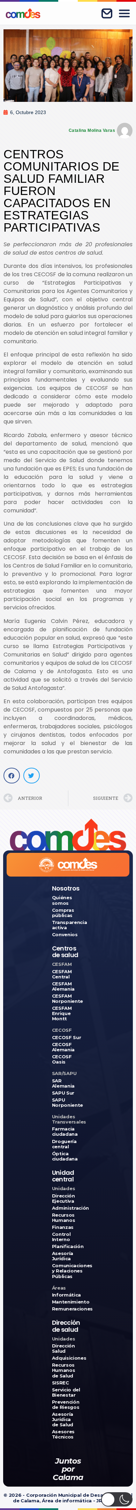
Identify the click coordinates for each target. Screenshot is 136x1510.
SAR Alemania (63, 1083)
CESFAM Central (62, 974)
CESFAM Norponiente (67, 998)
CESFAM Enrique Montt (62, 1013)
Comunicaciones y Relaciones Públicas (68, 1271)
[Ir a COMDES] (23, 13)
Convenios (65, 934)
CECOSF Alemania (63, 1047)
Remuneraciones (68, 1309)
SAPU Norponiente (67, 1102)
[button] (11, 775)
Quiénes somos (62, 900)
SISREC (60, 1382)
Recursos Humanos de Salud (63, 1370)
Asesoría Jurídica (62, 1256)
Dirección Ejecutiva (63, 1198)
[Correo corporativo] (107, 13)
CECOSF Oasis (62, 1059)
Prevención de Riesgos (66, 1404)
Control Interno (61, 1237)
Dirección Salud (63, 1348)
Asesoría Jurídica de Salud (62, 1419)
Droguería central (64, 1144)
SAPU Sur (63, 1093)
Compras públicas (63, 913)
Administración (68, 1208)
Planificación (68, 1246)
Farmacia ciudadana (65, 1131)
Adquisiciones (68, 1358)
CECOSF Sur (66, 1037)
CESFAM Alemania (63, 986)
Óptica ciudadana (65, 1156)
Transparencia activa (68, 925)
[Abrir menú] (124, 13)
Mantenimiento (68, 1302)
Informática (66, 1295)
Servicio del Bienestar (66, 1392)
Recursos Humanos (63, 1217)
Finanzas (63, 1227)
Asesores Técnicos (63, 1434)
